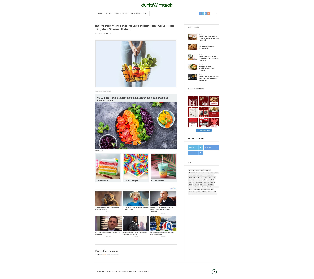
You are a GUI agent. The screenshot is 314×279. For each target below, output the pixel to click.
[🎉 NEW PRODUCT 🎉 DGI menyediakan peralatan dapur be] (204, 122)
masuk (104, 255)
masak (190, 189)
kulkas (204, 187)
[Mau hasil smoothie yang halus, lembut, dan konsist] (204, 112)
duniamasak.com (209, 175)
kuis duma (210, 184)
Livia (106, 33)
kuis (205, 184)
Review (124, 13)
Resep (117, 13)
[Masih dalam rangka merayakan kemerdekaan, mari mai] (193, 122)
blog (202, 170)
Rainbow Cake (103, 180)
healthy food (210, 180)
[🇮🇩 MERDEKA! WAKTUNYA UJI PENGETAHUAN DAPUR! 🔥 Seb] (193, 112)
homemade (206, 182)
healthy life (191, 182)
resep (198, 191)
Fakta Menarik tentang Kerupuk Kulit (206, 47)
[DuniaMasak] (157, 5)
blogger (211, 172)
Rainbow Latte (158, 180)
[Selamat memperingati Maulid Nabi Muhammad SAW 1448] (204, 101)
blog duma (207, 170)
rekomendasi (192, 191)
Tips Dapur (194, 194)
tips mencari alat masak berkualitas (208, 194)
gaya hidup (197, 180)
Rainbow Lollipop (132, 180)
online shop (197, 189)
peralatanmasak (205, 189)
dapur (216, 172)
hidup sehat (199, 182)
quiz (212, 189)
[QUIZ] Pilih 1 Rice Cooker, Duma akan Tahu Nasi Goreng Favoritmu (209, 58)
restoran (204, 191)
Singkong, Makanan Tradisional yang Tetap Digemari (206, 68)
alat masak (191, 170)
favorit (205, 177)
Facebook (208, 147)
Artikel (108, 13)
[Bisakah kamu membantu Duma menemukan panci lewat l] (193, 101)
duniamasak (192, 175)
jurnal (190, 184)
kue (201, 184)
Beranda (100, 13)
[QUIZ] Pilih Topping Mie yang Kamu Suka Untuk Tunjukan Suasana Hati (209, 78)
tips (190, 194)
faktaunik (200, 177)
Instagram (192, 152)
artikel (197, 170)
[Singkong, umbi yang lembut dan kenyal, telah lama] (214, 101)
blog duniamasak (193, 172)
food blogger (212, 177)
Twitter (191, 147)
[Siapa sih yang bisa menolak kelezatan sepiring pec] (214, 112)
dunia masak (200, 175)
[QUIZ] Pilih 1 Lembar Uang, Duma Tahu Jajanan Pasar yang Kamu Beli (209, 38)
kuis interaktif (192, 187)
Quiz (145, 13)
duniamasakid (192, 177)
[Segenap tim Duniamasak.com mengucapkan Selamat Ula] (214, 122)
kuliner (199, 187)
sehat (214, 191)
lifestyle (209, 187)
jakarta (213, 182)
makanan (215, 187)
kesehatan (196, 184)
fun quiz (191, 180)
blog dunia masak (203, 172)
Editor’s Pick (135, 13)
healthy (204, 180)
